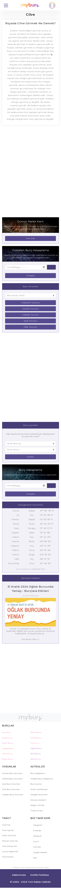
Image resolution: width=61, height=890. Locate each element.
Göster (30, 456)
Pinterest (37, 830)
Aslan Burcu (7, 754)
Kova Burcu (35, 754)
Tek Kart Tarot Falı (10, 841)
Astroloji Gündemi (38, 800)
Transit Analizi (36, 811)
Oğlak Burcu (36, 748)
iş (51, 54)
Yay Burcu (34, 743)
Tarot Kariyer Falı (9, 846)
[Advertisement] (30, 172)
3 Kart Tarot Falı (9, 835)
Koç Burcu (6, 732)
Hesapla (30, 275)
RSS (35, 858)
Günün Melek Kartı (10, 851)
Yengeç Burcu (8, 748)
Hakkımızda (19, 875)
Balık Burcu (35, 759)
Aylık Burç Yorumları (11, 784)
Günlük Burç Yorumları (12, 773)
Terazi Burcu (35, 732)
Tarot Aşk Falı (8, 830)
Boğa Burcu (7, 738)
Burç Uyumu (36, 784)
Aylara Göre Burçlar (39, 789)
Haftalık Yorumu (30, 314)
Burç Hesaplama (37, 773)
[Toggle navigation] (6, 5)
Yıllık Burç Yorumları (11, 789)
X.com (36, 841)
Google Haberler (40, 852)
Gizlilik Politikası (39, 875)
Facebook (37, 836)
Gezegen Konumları (39, 794)
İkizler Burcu (7, 743)
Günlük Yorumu (30, 308)
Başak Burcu (7, 759)
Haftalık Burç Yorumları (12, 779)
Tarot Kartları (8, 857)
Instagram (37, 825)
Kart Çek (30, 238)
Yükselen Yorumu (30, 302)
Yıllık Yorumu (30, 327)
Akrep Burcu (36, 738)
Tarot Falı (6, 825)
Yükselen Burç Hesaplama (41, 779)
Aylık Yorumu (30, 321)
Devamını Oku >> (30, 639)
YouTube (37, 847)
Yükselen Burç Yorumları (12, 794)
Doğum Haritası (37, 805)
